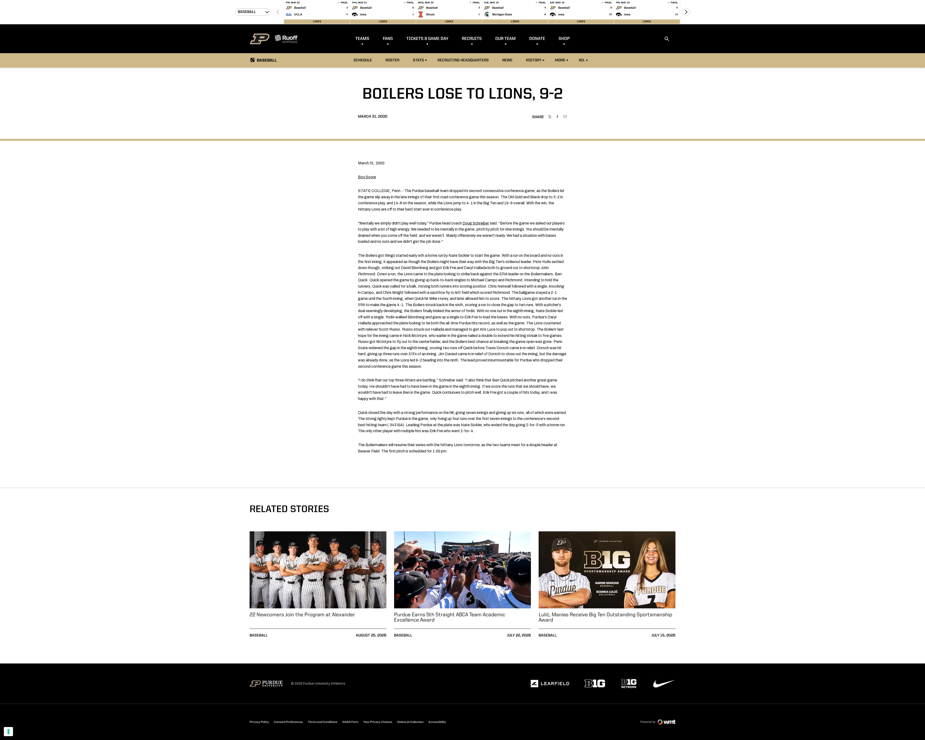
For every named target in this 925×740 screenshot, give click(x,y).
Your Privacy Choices (377, 722)
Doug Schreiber (475, 223)
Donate (537, 39)
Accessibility (437, 722)
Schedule (363, 60)
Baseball (259, 635)
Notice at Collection (410, 722)
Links (317, 21)
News (507, 60)
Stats (418, 60)
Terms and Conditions (322, 722)
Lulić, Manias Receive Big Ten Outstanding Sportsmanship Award (605, 617)
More (560, 60)
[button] (686, 12)
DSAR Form (350, 722)
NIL (582, 60)
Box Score (367, 177)
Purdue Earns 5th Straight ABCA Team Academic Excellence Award (449, 617)
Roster (392, 60)
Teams (362, 39)
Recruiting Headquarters (463, 60)
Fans (388, 39)
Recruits (472, 39)
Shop (564, 39)
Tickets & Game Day (427, 39)
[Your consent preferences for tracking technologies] (8, 731)
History (534, 60)
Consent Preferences (288, 722)
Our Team (505, 39)
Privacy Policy (259, 722)
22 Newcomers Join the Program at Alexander (302, 615)
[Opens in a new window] (550, 684)
